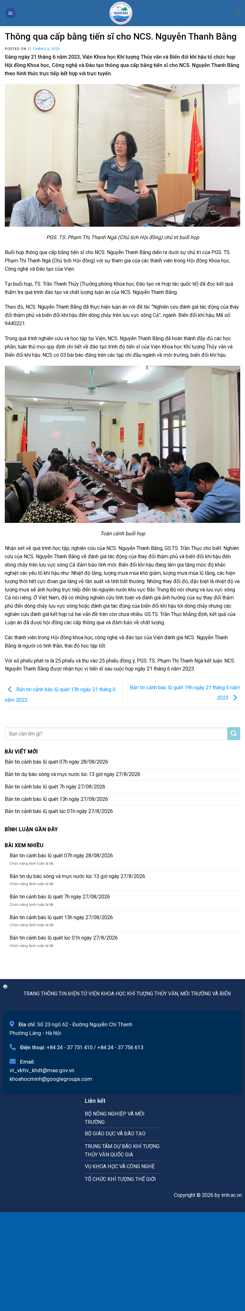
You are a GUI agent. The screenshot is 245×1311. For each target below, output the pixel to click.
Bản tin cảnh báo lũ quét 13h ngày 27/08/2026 (56, 799)
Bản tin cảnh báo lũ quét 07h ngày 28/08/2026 (56, 762)
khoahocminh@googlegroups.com (51, 1079)
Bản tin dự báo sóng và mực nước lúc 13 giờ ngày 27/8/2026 (72, 774)
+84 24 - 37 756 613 (120, 1047)
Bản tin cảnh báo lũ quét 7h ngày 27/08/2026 (55, 787)
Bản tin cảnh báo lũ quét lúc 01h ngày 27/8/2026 (59, 811)
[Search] (237, 13)
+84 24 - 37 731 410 (70, 1047)
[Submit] (233, 733)
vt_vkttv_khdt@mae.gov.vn (42, 1070)
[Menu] (10, 13)
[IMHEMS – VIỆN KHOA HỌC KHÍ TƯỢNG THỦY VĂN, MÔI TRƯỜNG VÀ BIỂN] (121, 13)
